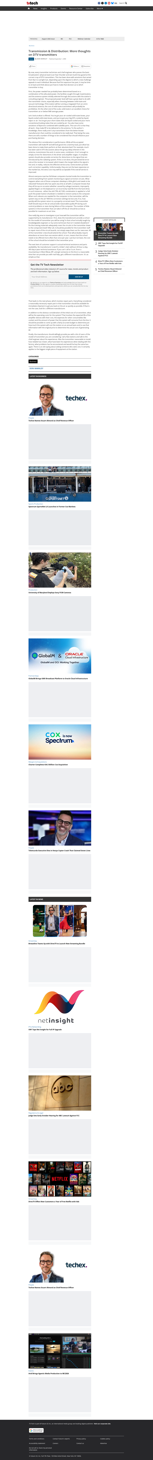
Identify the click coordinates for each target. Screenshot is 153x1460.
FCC (70, 39)
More (99, 8)
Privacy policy (81, 1439)
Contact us (80, 1443)
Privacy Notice (35, 284)
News (35, 8)
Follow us (76, 66)
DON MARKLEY (42, 59)
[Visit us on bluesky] (112, 3)
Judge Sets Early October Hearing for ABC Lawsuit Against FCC (108, 253)
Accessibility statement (37, 1443)
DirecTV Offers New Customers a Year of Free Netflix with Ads (110, 262)
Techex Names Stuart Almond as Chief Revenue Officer (109, 270)
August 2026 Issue (48, 39)
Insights (44, 8)
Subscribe (90, 8)
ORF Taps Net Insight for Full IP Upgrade (110, 244)
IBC (62, 39)
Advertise (103, 1443)
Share (33, 66)
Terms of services (55, 282)
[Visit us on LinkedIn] (105, 3)
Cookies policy (105, 1439)
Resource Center (75, 8)
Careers (55, 1443)
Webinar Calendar (84, 39)
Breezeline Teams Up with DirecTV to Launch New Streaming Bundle (108, 235)
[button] (123, 3)
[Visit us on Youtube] (109, 3)
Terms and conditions (36, 1439)
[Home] (29, 8)
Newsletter (87, 66)
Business (31, 46)
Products (53, 8)
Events (63, 8)
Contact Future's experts (61, 1439)
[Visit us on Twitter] (102, 3)
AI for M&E (100, 39)
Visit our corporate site (102, 1424)
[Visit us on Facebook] (99, 3)
